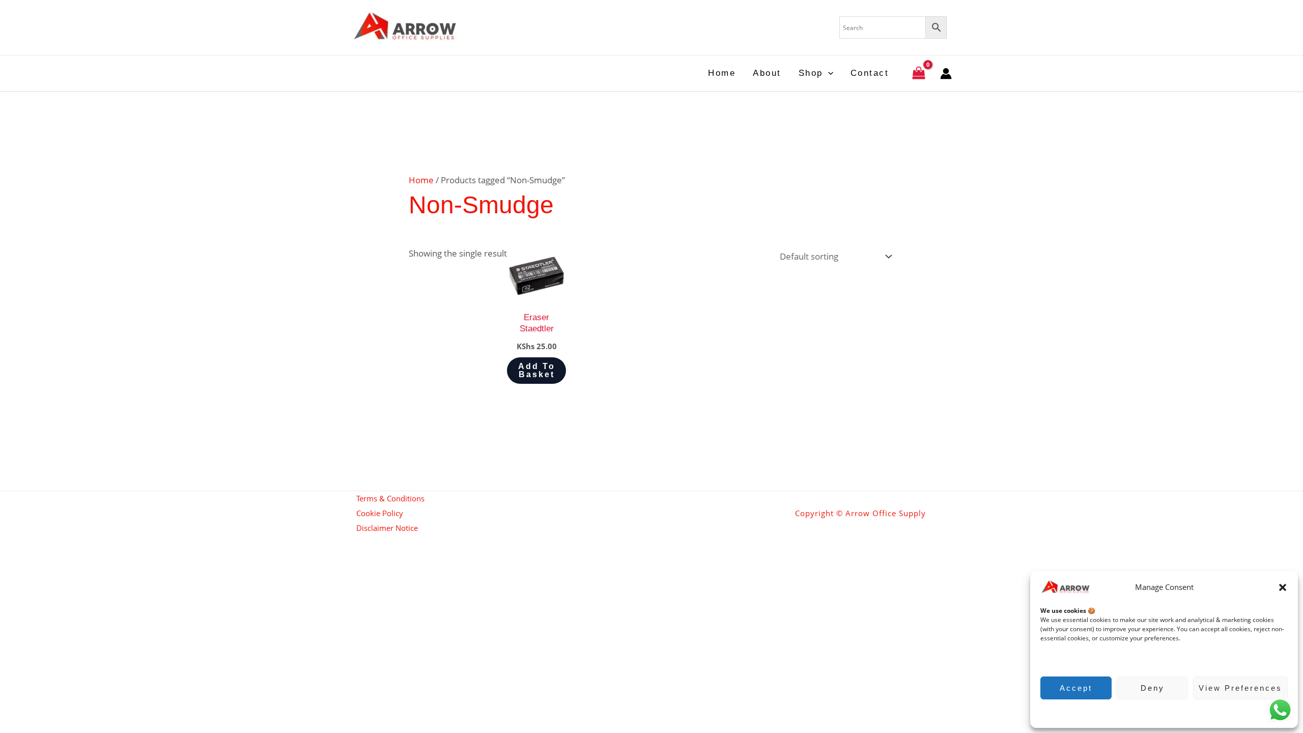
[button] (1283, 587)
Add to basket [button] (536, 370)
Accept (1076, 688)
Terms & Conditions (390, 498)
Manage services (1069, 658)
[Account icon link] (946, 73)
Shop (811, 73)
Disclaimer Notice (387, 528)
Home (721, 73)
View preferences (1240, 688)
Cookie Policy (1159, 712)
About (767, 73)
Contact (870, 73)
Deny (1153, 688)
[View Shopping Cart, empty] (919, 73)
